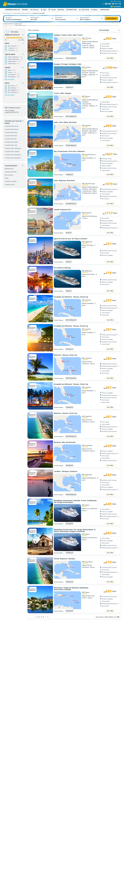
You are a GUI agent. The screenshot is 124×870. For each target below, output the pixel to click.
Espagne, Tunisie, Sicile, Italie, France (68, 35)
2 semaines (13, 50)
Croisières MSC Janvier (12, 126)
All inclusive (84, 10)
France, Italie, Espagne (62, 93)
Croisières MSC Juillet (11, 142)
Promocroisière (7, 13)
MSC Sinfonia (13, 88)
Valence (91, 106)
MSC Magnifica (13, 90)
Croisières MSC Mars (11, 132)
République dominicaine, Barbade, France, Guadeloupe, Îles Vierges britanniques (75, 501)
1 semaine (12, 48)
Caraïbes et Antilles (11, 172)
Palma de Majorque (89, 192)
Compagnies (104, 10)
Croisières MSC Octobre (12, 151)
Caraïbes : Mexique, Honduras (65, 471)
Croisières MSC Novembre (13, 155)
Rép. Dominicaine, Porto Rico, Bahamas (69, 151)
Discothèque (14, 77)
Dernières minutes (12, 10)
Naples (91, 46)
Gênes (86, 73)
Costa (53, 10)
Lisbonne (91, 75)
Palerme (85, 48)
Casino (12, 72)
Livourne (85, 46)
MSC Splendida (14, 92)
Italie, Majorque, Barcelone (64, 181)
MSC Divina (12, 86)
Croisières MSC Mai (11, 139)
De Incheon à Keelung (62, 268)
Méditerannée (9, 168)
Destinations (71, 10)
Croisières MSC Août (11, 145)
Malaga (84, 75)
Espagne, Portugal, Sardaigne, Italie (67, 64)
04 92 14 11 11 (113, 3)
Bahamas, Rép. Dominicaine (65, 442)
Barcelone (87, 44)
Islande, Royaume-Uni (62, 210)
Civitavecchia (86, 104)
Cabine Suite (13, 63)
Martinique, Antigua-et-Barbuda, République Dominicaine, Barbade (71, 588)
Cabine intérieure (15, 57)
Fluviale (94, 10)
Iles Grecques (9, 175)
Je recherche (111, 18)
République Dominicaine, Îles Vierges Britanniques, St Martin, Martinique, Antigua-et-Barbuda (74, 530)
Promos (25, 10)
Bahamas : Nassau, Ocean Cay (65, 355)
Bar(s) (11, 70)
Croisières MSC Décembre (13, 158)
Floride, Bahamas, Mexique (64, 559)
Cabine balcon (14, 61)
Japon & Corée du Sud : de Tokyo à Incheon (70, 239)
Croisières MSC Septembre (13, 148)
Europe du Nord (10, 184)
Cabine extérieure (15, 59)
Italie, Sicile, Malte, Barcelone (65, 122)
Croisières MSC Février (12, 129)
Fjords (7, 178)
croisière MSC (51, 25)
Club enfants (14, 74)
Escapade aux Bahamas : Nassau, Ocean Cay (71, 297)
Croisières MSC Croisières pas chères (21, 13)
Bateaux (61, 10)
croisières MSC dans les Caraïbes (84, 25)
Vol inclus (34, 10)
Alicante (92, 73)
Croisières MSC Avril (11, 135)
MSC (44, 10)
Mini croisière (13, 46)
